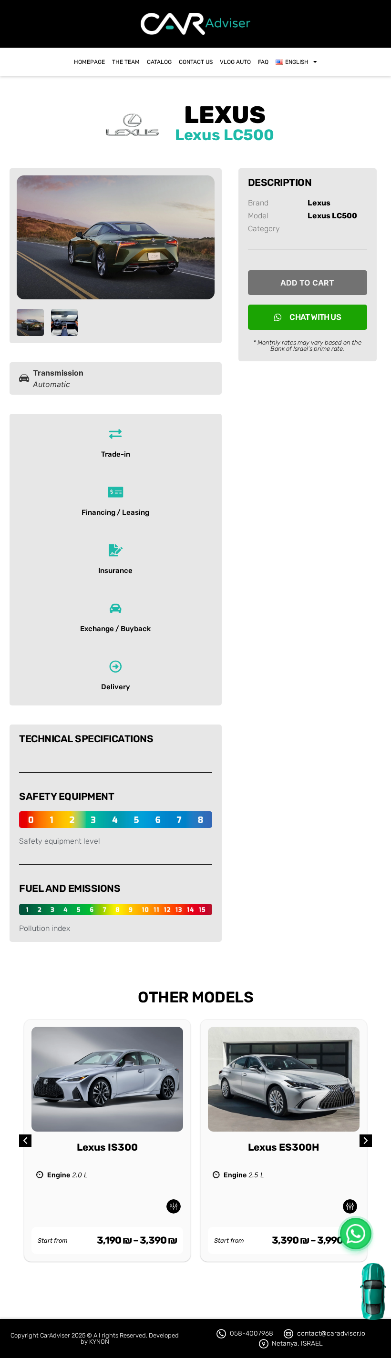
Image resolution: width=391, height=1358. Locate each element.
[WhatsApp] (355, 1233)
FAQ (263, 62)
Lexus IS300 (107, 1147)
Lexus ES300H (283, 1147)
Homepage (89, 62)
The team (126, 62)
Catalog (159, 62)
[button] (366, 1140)
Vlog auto (235, 62)
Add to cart (307, 282)
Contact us (196, 62)
